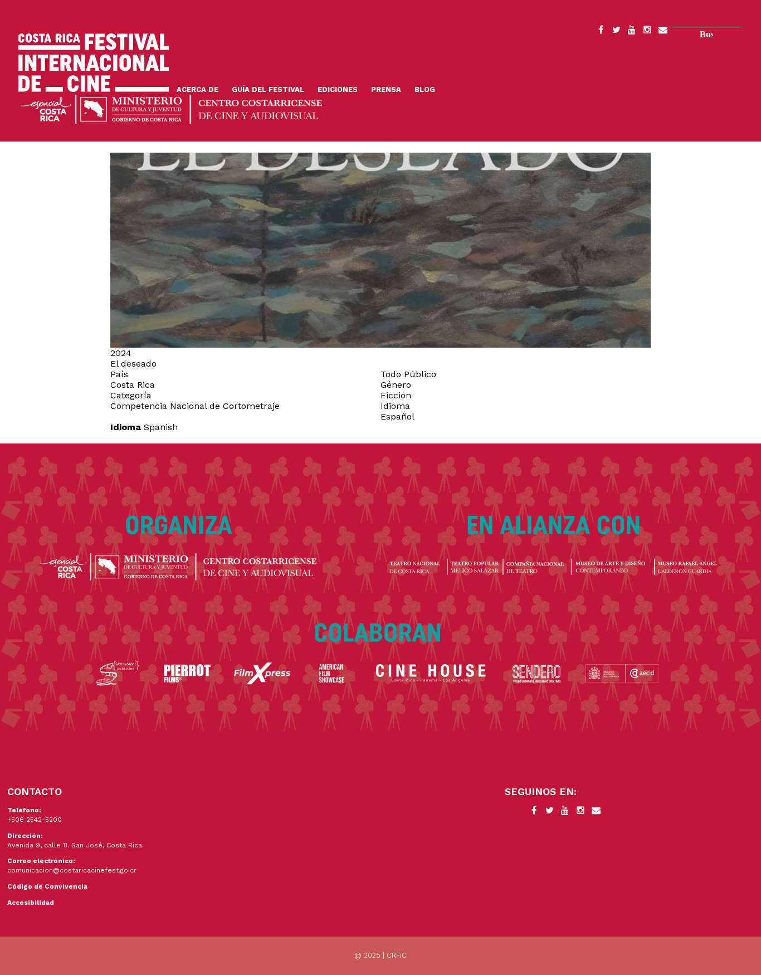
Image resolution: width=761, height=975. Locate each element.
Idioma (125, 427)
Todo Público (408, 374)
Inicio (93, 62)
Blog (424, 89)
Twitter (616, 31)
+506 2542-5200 (34, 819)
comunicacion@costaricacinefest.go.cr (71, 870)
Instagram (647, 31)
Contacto (663, 31)
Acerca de (197, 89)
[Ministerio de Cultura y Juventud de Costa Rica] (171, 108)
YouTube (631, 31)
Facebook (600, 31)
